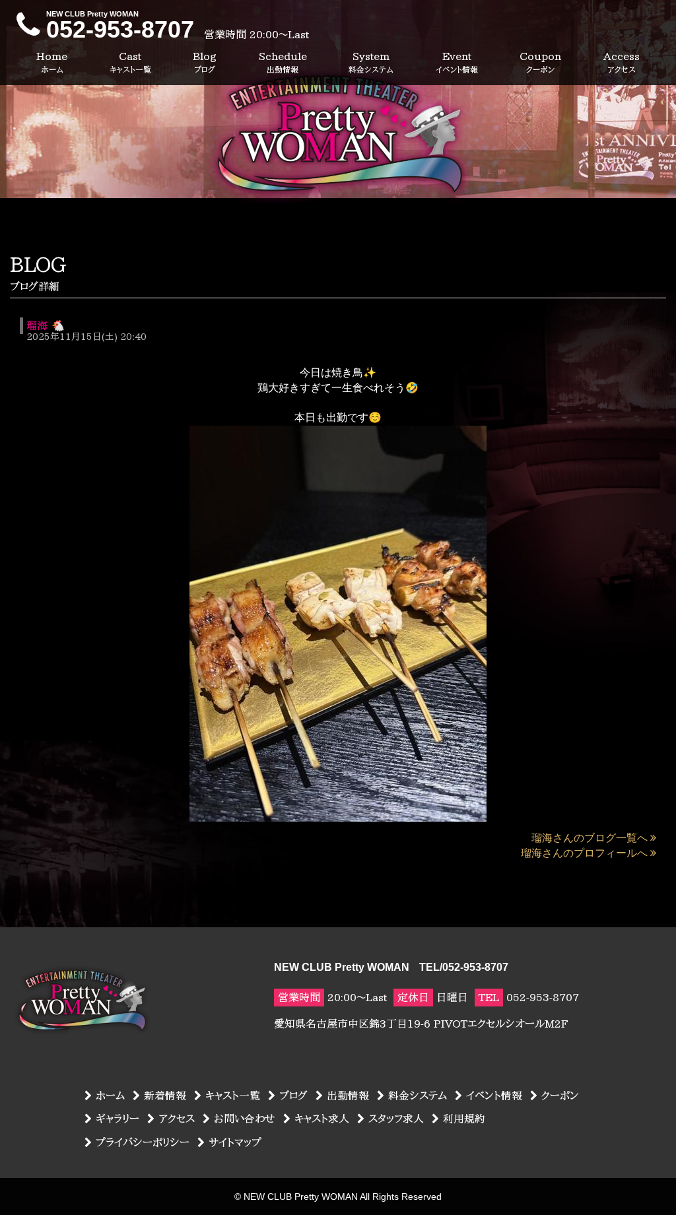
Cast (130, 62)
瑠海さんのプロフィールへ (584, 853)
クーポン (560, 1095)
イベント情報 (494, 1095)
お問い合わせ (244, 1118)
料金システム (417, 1095)
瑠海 (37, 325)
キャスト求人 (321, 1118)
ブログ (293, 1095)
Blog (205, 62)
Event (457, 62)
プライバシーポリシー (142, 1142)
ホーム (110, 1095)
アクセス (176, 1118)
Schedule (283, 62)
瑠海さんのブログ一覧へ (589, 837)
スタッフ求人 (396, 1118)
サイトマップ (235, 1142)
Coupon (540, 62)
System (371, 62)
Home (51, 62)
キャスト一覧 (232, 1095)
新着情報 (165, 1095)
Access (621, 62)
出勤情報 (348, 1095)
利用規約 (464, 1118)
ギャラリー (117, 1118)
